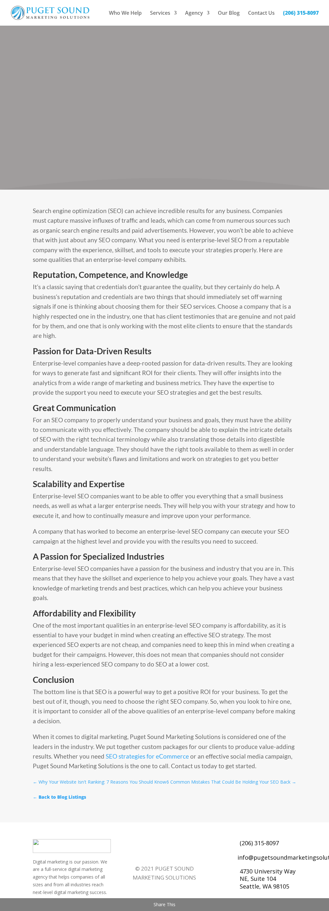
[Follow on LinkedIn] (149, 853)
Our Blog (229, 13)
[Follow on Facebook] (136, 853)
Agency (194, 13)
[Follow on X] (162, 853)
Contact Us (261, 13)
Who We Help (125, 13)
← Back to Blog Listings (59, 797)
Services (160, 13)
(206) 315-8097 (301, 13)
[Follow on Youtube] (175, 853)
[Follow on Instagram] (188, 853)
